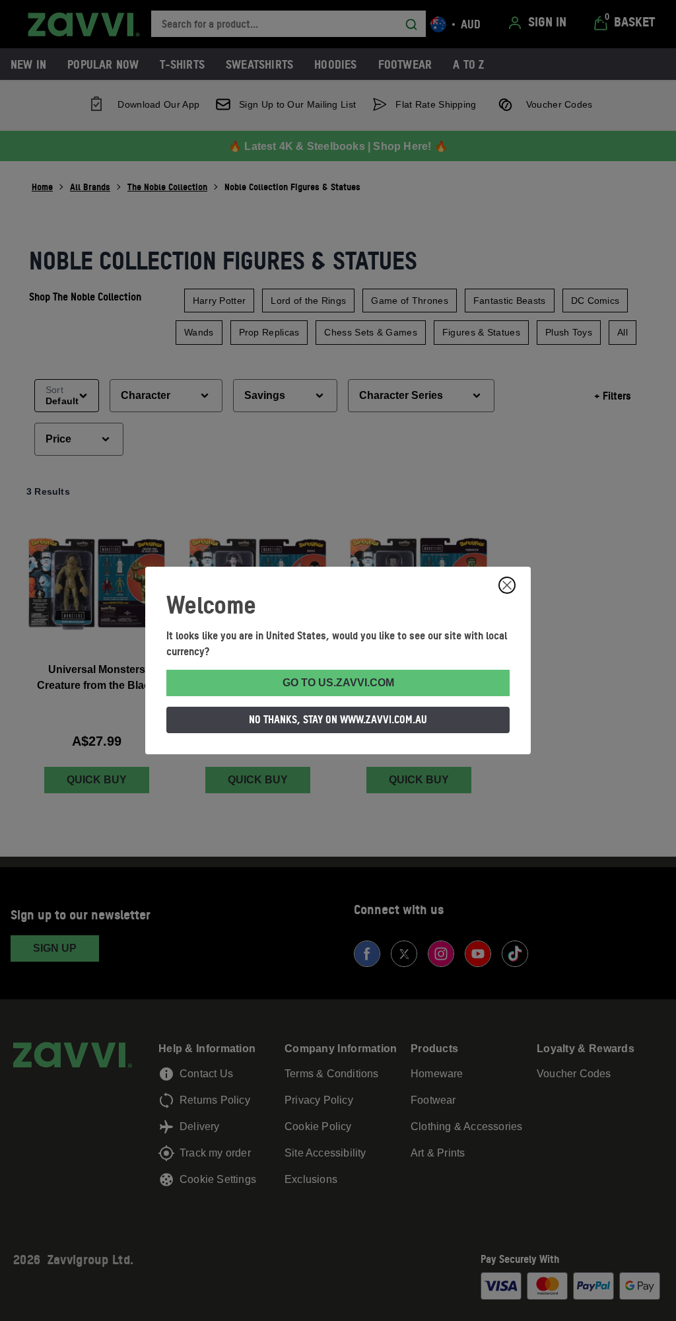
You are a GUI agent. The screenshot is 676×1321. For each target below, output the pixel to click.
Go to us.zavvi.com (338, 682)
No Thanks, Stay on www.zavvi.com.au (338, 719)
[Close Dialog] (507, 585)
